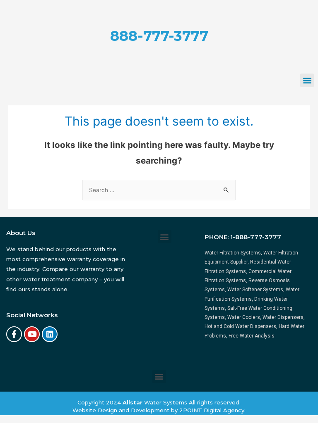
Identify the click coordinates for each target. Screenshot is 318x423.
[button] (307, 80)
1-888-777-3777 (255, 237)
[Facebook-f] (14, 334)
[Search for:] (159, 190)
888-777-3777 (159, 36)
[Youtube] (32, 334)
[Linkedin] (50, 334)
